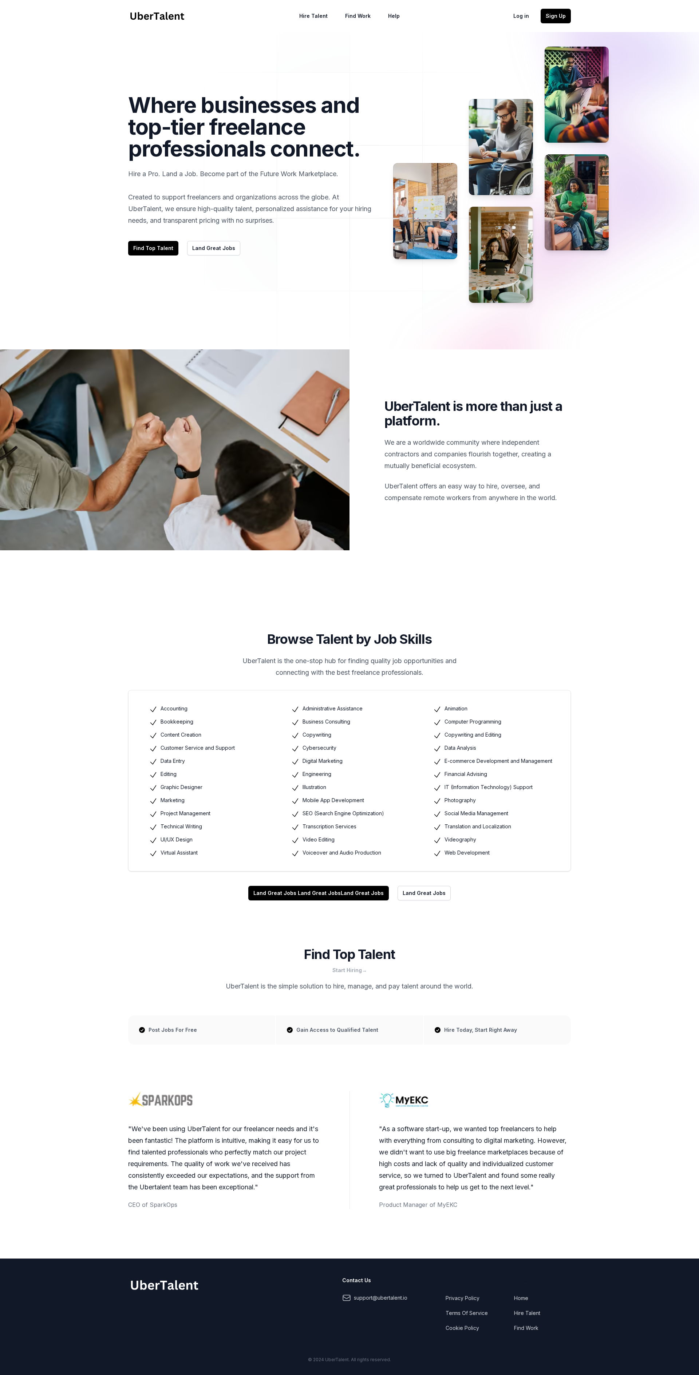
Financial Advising (466, 774)
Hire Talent (313, 16)
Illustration (314, 787)
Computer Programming (473, 721)
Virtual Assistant (179, 852)
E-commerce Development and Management (498, 761)
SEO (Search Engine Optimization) (343, 813)
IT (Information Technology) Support (489, 787)
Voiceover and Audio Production (342, 852)
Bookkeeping (177, 721)
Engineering (317, 774)
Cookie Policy (462, 1328)
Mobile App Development (333, 800)
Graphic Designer (181, 787)
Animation (456, 708)
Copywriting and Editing (473, 735)
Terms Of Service (467, 1313)
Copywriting (317, 735)
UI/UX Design (177, 839)
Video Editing (319, 839)
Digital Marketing (323, 761)
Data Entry (173, 761)
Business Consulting (326, 721)
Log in (521, 16)
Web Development (467, 852)
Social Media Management (476, 813)
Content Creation (181, 735)
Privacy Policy (462, 1298)
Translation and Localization (478, 826)
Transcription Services (329, 826)
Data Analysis (460, 748)
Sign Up (556, 16)
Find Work (358, 16)
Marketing (173, 800)
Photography (460, 800)
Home (521, 1298)
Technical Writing (181, 826)
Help (394, 16)
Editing (169, 774)
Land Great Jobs (362, 893)
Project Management (185, 813)
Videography (460, 839)
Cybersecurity (319, 748)
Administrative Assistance (333, 708)
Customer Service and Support (198, 748)
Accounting (174, 708)
